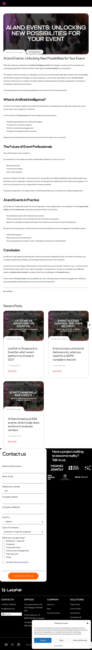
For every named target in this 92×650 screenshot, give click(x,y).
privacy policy (23, 562)
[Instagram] (12, 644)
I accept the (17, 562)
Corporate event (13, 547)
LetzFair (20, 52)
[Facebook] (6, 644)
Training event (12, 554)
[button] (87, 623)
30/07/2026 (10, 409)
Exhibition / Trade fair (15, 541)
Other (8, 557)
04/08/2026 (55, 339)
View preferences (80, 640)
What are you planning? (13, 537)
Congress (10, 544)
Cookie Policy (58, 645)
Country (6, 517)
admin (19, 339)
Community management (17, 550)
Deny (61, 640)
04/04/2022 (10, 52)
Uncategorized (34, 52)
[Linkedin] (18, 644)
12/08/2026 (10, 339)
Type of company (10, 527)
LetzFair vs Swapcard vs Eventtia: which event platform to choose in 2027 (22, 354)
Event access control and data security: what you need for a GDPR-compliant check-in (68, 354)
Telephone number (11, 486)
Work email (7, 476)
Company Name (10, 497)
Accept (43, 640)
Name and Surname (11, 466)
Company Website (11, 507)
